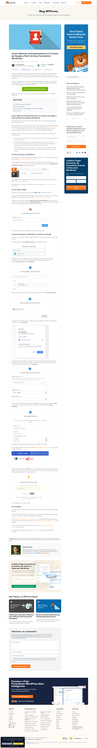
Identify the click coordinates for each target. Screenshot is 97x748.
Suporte (74, 711)
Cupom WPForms (37, 739)
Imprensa (11, 717)
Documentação (75, 713)
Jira (34, 130)
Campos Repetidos (45, 714)
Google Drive (59, 719)
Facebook (33, 530)
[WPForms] (11, 2)
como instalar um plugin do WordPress (27, 159)
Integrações (47, 2)
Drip (32, 130)
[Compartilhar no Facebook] (13, 69)
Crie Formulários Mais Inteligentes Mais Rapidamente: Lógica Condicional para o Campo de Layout (76, 88)
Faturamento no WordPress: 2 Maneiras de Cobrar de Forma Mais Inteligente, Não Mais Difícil (75, 103)
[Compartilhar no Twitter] (19, 69)
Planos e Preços (76, 715)
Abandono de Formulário (30, 723)
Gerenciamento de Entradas (31, 721)
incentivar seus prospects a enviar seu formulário (26, 519)
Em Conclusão (17, 110)
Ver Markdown (48, 69)
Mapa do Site (30, 739)
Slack (57, 721)
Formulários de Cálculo (30, 729)
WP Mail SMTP (75, 721)
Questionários (44, 727)
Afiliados (11, 719)
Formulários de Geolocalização (31, 730)
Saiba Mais (46, 553)
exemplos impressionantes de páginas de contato (44, 520)
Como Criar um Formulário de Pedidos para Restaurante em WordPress (74, 108)
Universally (74, 724)
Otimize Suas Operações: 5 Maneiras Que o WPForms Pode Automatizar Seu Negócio (21, 616)
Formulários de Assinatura (46, 720)
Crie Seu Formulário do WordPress (22, 104)
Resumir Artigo (27, 69)
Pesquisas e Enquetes (45, 724)
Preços (40, 2)
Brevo (57, 723)
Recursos (26, 2)
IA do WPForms (44, 729)
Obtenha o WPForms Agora (21, 696)
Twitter (38, 530)
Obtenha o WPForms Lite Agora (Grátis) (24, 586)
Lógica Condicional (29, 714)
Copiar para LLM (37, 69)
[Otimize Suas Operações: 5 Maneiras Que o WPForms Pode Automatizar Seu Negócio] (21, 606)
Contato (11, 715)
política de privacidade (46, 635)
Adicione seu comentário (21, 666)
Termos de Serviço (50, 660)
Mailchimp (58, 711)
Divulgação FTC (12, 723)
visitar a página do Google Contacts (43, 447)
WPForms (44, 157)
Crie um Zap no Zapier (19, 106)
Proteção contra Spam (46, 722)
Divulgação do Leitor (33, 61)
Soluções (33, 2)
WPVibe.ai (74, 717)
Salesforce (58, 715)
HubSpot (58, 717)
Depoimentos (56, 2)
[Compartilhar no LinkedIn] (16, 69)
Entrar (78, 2)
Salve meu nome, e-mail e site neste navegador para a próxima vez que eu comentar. (35, 658)
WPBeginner (75, 719)
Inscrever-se (76, 146)
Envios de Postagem (45, 718)
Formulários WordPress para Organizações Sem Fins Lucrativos (77, 728)
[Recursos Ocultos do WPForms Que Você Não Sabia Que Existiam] (48, 606)
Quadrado (58, 728)
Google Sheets (59, 713)
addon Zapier (18, 181)
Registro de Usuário (45, 726)
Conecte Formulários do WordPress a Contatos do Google (28, 108)
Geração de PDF (44, 716)
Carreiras (11, 711)
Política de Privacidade (41, 660)
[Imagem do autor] (13, 65)
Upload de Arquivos (29, 727)
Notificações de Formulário (31, 725)
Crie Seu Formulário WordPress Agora (35, 89)
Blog (10, 721)
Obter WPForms (86, 2)
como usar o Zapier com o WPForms (42, 197)
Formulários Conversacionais (31, 716)
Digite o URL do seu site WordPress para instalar (22, 575)
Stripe (57, 724)
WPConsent (75, 723)
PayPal (57, 726)
